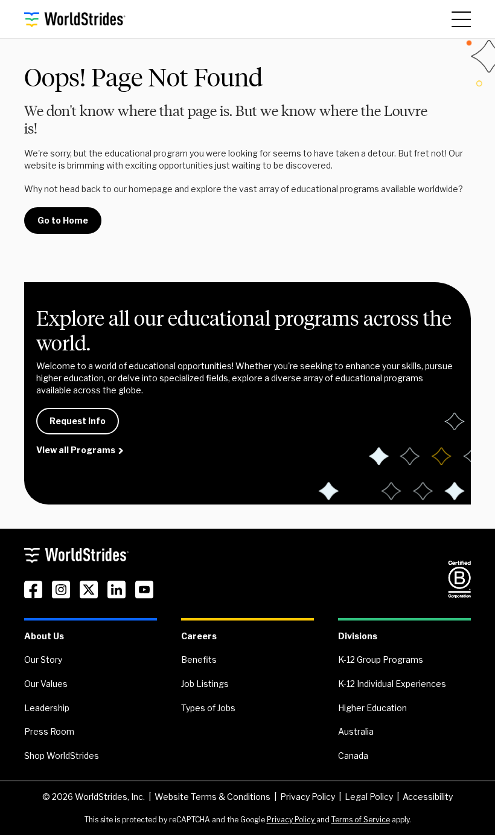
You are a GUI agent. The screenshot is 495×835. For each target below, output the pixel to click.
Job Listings (205, 684)
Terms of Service (360, 819)
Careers (199, 636)
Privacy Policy (307, 796)
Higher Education (372, 708)
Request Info (78, 421)
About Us (44, 636)
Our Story (43, 659)
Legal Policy (369, 796)
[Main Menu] (461, 19)
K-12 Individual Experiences (392, 684)
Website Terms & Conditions (212, 796)
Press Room (49, 731)
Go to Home (62, 220)
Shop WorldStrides (61, 755)
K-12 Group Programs (380, 659)
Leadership (46, 708)
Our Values (46, 684)
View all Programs (75, 450)
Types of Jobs (208, 708)
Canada (353, 755)
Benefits (199, 659)
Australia (356, 731)
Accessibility (428, 796)
